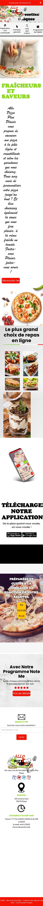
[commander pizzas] (15, 8)
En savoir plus (21, 610)
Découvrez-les (11, 280)
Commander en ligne (24, 903)
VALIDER (21, 737)
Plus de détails (21, 693)
